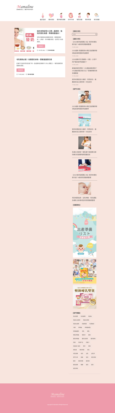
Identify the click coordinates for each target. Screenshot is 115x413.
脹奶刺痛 (80, 361)
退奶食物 (75, 368)
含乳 (83, 331)
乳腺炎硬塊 (86, 320)
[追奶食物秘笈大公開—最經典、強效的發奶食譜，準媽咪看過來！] (24, 40)
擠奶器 (75, 350)
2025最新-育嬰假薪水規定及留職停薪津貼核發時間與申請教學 (84, 107)
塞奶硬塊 (93, 339)
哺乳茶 (83, 335)
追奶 (87, 365)
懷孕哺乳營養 (51, 50)
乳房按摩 (75, 316)
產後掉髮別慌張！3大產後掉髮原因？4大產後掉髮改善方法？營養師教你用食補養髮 (84, 70)
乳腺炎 (90, 316)
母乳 (88, 350)
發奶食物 (93, 357)
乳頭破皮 (91, 324)
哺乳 (88, 331)
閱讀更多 (41, 46)
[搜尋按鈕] (96, 34)
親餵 (82, 365)
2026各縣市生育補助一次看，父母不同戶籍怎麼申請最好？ (84, 60)
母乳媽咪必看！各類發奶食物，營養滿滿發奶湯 (34, 59)
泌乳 (87, 353)
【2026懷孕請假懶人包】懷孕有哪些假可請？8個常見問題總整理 (84, 43)
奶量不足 (80, 342)
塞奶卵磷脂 (76, 339)
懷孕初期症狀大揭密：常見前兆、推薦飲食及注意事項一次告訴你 (84, 80)
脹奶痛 (87, 361)
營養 (82, 357)
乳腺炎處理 (76, 324)
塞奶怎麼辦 (85, 339)
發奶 (87, 357)
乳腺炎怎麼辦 (76, 320)
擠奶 (89, 346)
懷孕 (84, 346)
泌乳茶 (93, 353)
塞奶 (89, 335)
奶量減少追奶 (76, 346)
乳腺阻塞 (84, 324)
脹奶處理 (75, 365)
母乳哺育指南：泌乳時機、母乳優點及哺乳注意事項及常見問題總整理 (84, 199)
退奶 (92, 365)
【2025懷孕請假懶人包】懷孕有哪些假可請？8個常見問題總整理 (84, 176)
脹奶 (74, 361)
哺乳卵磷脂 (76, 335)
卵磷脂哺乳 (88, 327)
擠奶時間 (82, 350)
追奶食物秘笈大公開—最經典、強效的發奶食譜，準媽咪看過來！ (49, 32)
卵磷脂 (80, 327)
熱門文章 (75, 357)
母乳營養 (75, 353)
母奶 (82, 353)
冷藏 (74, 327)
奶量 (74, 342)
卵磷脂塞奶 (76, 331)
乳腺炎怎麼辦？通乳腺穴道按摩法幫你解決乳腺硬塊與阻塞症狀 (84, 153)
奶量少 (87, 342)
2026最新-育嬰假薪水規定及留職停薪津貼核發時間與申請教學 (84, 51)
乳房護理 (83, 316)
